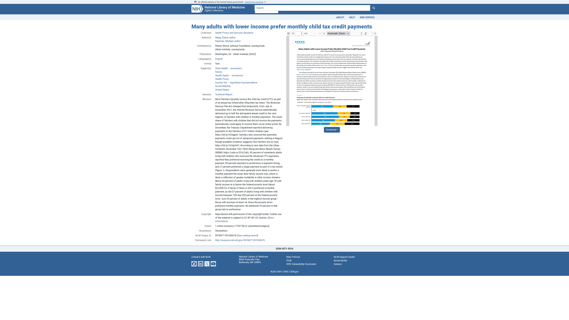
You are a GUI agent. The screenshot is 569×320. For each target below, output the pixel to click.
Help (352, 17)
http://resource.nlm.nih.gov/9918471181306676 (240, 240)
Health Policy (222, 79)
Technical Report (223, 94)
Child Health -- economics (228, 68)
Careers (338, 264)
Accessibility (340, 260)
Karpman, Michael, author (228, 41)
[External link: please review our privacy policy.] (194, 263)
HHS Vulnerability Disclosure (301, 264)
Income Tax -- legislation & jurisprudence (236, 82)
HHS (285, 271)
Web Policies (293, 257)
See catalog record (247, 235)
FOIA (288, 260)
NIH (279, 271)
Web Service (367, 17)
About (340, 17)
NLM (272, 271)
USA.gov (294, 271)
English (219, 58)
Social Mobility (223, 86)
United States (222, 89)
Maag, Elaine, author (225, 37)
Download (331, 129)
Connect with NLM (200, 257)
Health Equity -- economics (229, 75)
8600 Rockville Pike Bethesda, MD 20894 (250, 261)
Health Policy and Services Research (234, 32)
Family (218, 72)
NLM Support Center (344, 257)
